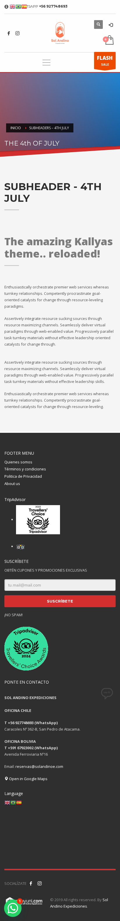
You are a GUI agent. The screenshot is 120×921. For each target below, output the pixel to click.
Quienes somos (18, 462)
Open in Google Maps (27, 778)
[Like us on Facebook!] (31, 883)
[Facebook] (8, 33)
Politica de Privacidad (23, 476)
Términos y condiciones (25, 469)
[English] (7, 802)
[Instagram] (17, 33)
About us (12, 483)
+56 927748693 (53, 6)
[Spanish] (19, 802)
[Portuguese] (13, 802)
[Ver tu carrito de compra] (109, 40)
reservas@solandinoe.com (39, 766)
